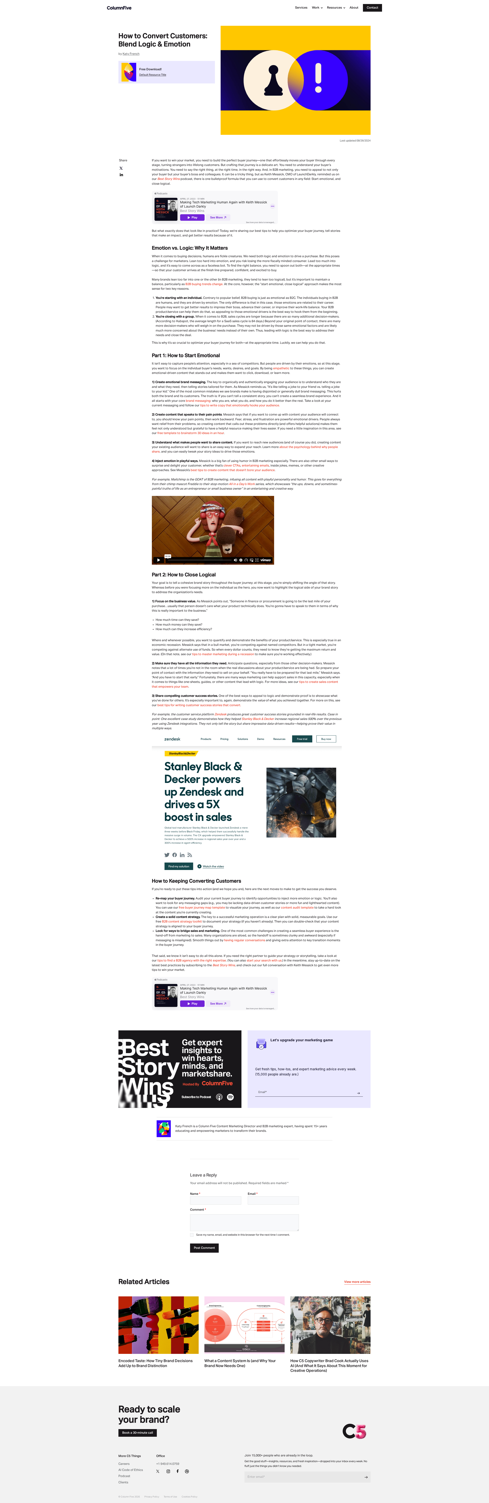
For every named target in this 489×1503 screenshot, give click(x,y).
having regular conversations (244, 940)
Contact (372, 7)
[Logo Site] (119, 8)
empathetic (281, 368)
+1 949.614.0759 (167, 1464)
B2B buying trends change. (204, 284)
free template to (168, 433)
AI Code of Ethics (130, 1470)
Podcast (124, 1476)
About (354, 7)
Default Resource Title (152, 75)
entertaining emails (255, 465)
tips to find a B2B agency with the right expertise (191, 960)
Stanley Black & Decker (258, 719)
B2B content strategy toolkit (182, 921)
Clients (123, 1482)
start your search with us (264, 960)
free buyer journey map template (202, 907)
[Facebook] (177, 1471)
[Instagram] (168, 1471)
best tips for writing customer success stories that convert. (199, 705)
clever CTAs (231, 465)
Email (252, 1194)
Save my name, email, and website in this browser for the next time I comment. (243, 1235)
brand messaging (198, 401)
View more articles (357, 1282)
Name (195, 1194)
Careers (124, 1464)
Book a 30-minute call (137, 1432)
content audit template (297, 907)
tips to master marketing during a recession (223, 654)
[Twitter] (158, 1471)
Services (301, 7)
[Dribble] (187, 1471)
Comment (198, 1209)
